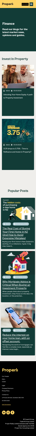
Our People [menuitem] (5, 376)
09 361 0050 (6, 400)
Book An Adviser (25, 4)
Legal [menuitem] (3, 385)
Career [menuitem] (4, 381)
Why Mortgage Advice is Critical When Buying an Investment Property (16, 285)
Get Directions (6, 404)
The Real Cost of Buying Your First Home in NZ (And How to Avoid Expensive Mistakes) (16, 233)
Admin (8, 91)
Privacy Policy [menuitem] (5, 391)
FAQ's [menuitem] (3, 379)
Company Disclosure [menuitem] (7, 388)
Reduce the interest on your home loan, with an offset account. (16, 338)
